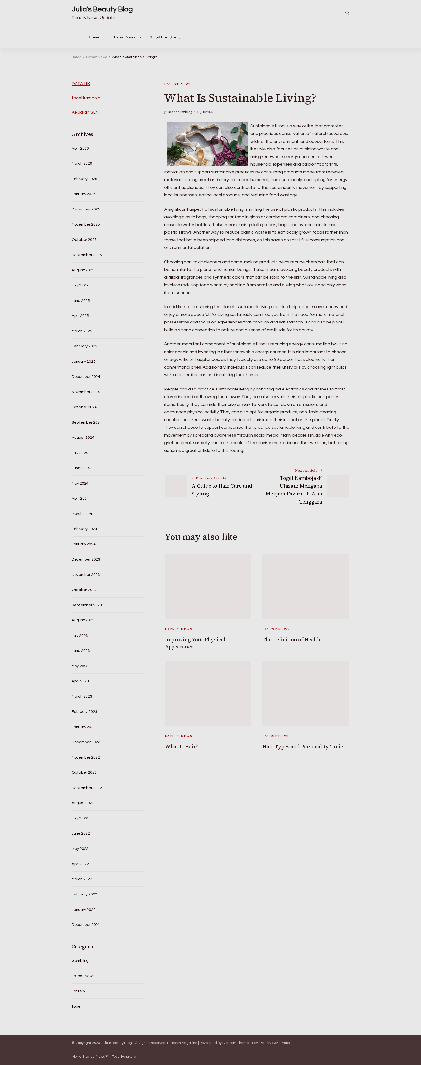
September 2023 (87, 605)
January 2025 (84, 361)
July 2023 (80, 635)
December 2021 (86, 925)
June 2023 (81, 651)
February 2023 (84, 711)
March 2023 (82, 696)
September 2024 (87, 422)
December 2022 (86, 742)
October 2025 (84, 240)
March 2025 (82, 331)
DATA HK (81, 83)
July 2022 (80, 818)
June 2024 (81, 468)
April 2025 (80, 316)
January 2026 (84, 194)
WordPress (281, 1043)
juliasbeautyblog (178, 112)
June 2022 (81, 833)
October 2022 (84, 772)
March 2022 (82, 879)
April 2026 (80, 148)
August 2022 (83, 803)
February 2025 (84, 346)
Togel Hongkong (165, 37)
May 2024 (80, 483)
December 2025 (86, 209)
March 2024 (82, 514)
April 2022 (80, 864)
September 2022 (87, 788)
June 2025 (81, 301)
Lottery (78, 991)
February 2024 (84, 529)
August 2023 (83, 620)
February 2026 (84, 179)
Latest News (124, 37)
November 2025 (86, 224)
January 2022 (84, 910)
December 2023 (86, 559)
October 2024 (84, 407)
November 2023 (86, 575)
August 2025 (83, 270)
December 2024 (86, 377)
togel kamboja (86, 98)
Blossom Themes (236, 1043)
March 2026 (82, 163)
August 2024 (83, 437)
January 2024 (84, 544)
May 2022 (80, 849)
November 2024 (86, 392)
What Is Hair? (181, 746)
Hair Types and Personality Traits (303, 746)
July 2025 (80, 285)
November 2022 (86, 757)
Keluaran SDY (85, 112)
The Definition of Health (291, 639)
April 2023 (80, 681)
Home (94, 37)
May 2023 (80, 666)
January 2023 (84, 727)
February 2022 (84, 894)
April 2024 (80, 498)
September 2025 (87, 255)
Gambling (80, 961)
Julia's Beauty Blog (102, 9)
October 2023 (84, 590)
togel (76, 1006)
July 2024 (80, 453)
